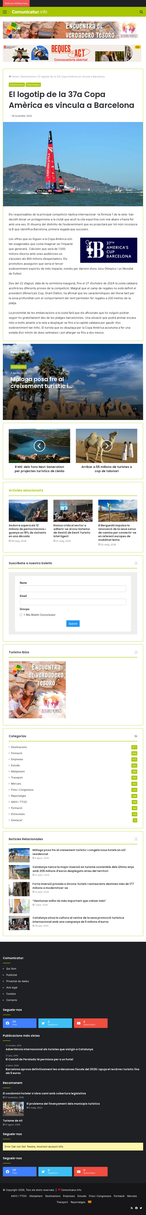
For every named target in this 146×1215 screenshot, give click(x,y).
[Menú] (5, 13)
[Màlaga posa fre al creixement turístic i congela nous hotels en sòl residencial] (19, 855)
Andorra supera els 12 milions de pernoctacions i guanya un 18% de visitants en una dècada (27, 530)
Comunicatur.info (71, 1189)
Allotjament (18, 771)
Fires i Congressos (22, 789)
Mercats (16, 783)
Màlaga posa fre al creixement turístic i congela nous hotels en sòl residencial (43, 389)
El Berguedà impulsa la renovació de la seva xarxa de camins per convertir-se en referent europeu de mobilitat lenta (117, 532)
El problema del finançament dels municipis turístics (63, 1104)
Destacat (16, 820)
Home (15, 76)
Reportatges (33, 84)
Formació (16, 753)
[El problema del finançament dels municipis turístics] (13, 1109)
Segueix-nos (12, 1134)
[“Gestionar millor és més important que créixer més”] (19, 906)
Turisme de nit (13, 1121)
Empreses (17, 759)
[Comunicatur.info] (30, 12)
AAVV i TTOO (19, 801)
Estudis (15, 765)
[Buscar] (141, 13)
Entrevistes (18, 814)
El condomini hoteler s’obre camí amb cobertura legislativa (44, 1093)
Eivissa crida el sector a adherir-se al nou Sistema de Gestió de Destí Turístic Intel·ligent (71, 530)
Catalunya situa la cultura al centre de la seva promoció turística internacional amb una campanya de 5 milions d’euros (78, 920)
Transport (17, 777)
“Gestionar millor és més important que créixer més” (69, 901)
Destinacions (28, 76)
